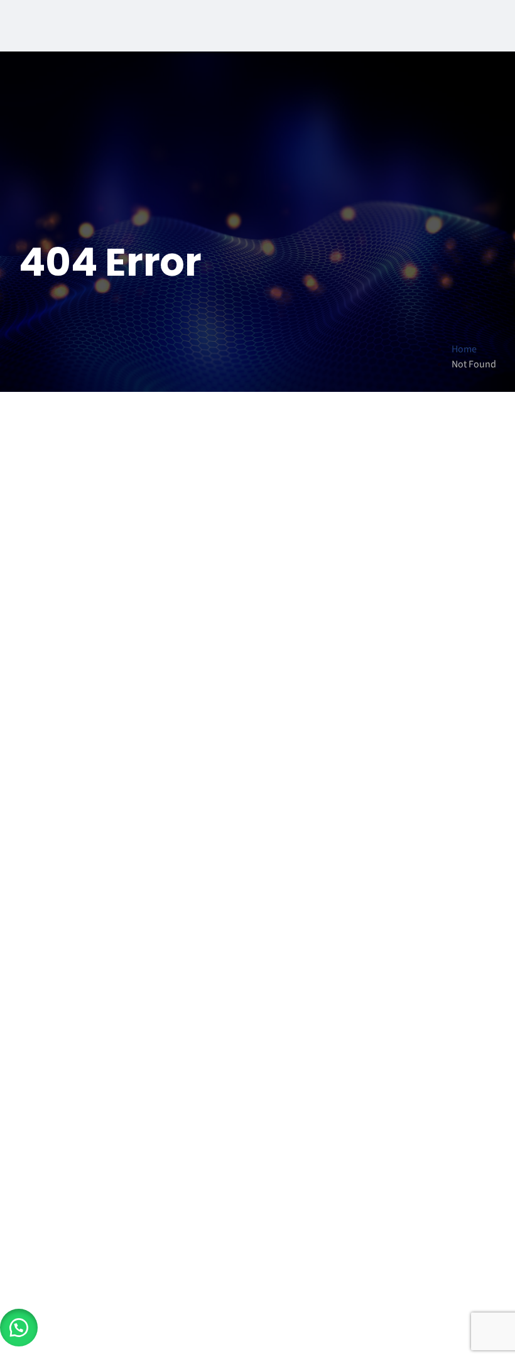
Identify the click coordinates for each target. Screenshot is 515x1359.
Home (464, 349)
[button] (19, 1327)
